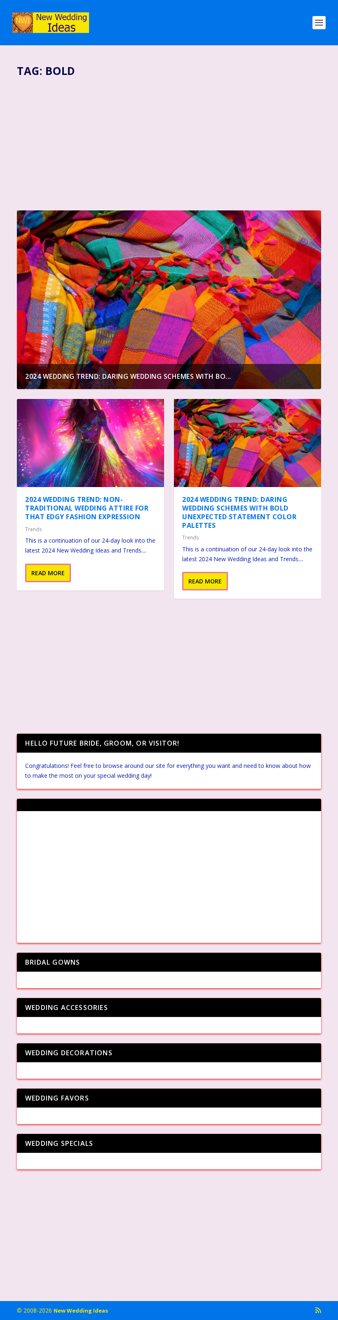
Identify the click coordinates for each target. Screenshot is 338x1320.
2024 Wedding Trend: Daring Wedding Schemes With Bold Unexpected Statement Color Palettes (239, 512)
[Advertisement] (169, 140)
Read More (48, 573)
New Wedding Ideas (81, 1310)
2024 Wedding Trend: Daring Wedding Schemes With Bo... (128, 376)
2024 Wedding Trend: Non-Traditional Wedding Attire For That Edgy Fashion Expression (86, 508)
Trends (33, 529)
